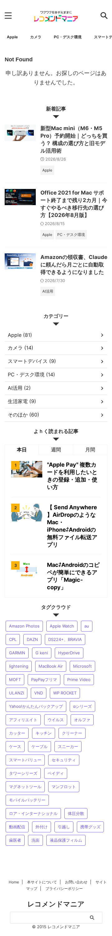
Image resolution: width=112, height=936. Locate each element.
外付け (41, 826)
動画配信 (17, 826)
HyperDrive (69, 652)
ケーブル (39, 746)
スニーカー (68, 746)
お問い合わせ (76, 882)
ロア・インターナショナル (33, 813)
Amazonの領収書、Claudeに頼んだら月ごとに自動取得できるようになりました (73, 264)
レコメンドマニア (56, 904)
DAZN (32, 639)
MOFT (15, 679)
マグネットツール (25, 786)
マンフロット (64, 786)
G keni (41, 652)
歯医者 (15, 840)
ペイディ (56, 773)
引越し (64, 826)
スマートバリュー (25, 759)
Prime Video (79, 679)
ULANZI (16, 692)
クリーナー (72, 733)
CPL (12, 639)
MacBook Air (51, 666)
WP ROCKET (65, 692)
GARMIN (17, 652)
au (86, 625)
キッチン (43, 733)
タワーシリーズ (23, 773)
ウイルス (56, 719)
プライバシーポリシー (64, 888)
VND (38, 692)
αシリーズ (82, 706)
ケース (15, 746)
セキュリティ (64, 759)
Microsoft (82, 666)
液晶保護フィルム (66, 840)
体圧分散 (76, 813)
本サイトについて (42, 882)
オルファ (82, 719)
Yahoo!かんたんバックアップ (36, 706)
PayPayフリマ (44, 679)
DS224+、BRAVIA (65, 639)
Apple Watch (62, 625)
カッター (17, 733)
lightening (18, 666)
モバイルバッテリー (27, 799)
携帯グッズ (90, 826)
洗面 (35, 840)
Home (14, 882)
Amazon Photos (24, 625)
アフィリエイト (23, 719)
